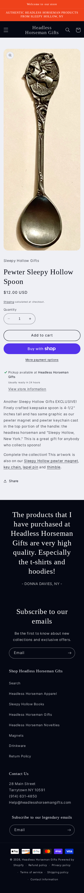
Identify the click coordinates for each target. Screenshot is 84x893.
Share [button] (14, 481)
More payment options (42, 359)
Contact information (44, 879)
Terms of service (31, 872)
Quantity (10, 309)
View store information (27, 389)
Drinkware (17, 746)
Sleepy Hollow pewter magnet (51, 461)
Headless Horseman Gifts (30, 715)
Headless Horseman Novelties (34, 725)
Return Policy (20, 756)
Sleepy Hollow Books (26, 704)
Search (15, 683)
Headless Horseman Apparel (33, 694)
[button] (6, 30)
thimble (53, 467)
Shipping (9, 301)
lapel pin (30, 467)
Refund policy (37, 865)
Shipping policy (57, 872)
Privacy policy (61, 865)
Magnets (16, 736)
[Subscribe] (70, 653)
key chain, (13, 467)
